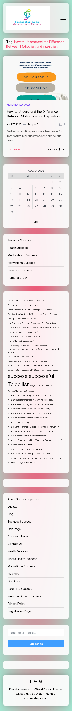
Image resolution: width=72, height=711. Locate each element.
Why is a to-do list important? (20, 444)
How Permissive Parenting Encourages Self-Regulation (32, 323)
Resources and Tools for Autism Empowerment (28, 361)
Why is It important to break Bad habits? (25, 449)
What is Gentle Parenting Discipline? (23, 427)
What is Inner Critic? (50, 427)
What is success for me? (35, 436)
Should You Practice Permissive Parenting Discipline (30, 365)
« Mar (34, 222)
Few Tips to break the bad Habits (22, 318)
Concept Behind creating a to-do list (23, 305)
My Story (13, 574)
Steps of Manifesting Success (47, 370)
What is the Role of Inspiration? (48, 440)
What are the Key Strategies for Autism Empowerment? (31, 404)
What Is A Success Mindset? (20, 418)
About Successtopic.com (24, 499)
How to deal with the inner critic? (46, 327)
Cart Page (14, 529)
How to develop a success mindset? (23, 332)
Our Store (14, 581)
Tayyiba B (33, 124)
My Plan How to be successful (21, 356)
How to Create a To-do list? (19, 327)
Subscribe (36, 643)
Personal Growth (18, 278)
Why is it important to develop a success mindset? (29, 453)
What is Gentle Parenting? (19, 422)
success (17, 376)
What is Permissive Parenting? (39, 431)
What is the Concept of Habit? (20, 440)
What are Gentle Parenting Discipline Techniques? (30, 395)
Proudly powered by (30, 689)
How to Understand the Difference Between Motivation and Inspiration (33, 350)
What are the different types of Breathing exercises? (30, 400)
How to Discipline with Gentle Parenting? (25, 336)
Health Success (18, 248)
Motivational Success (18, 104)
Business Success (19, 240)
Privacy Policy (16, 603)
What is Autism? (41, 418)
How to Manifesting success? (21, 341)
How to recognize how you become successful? (28, 345)
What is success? (15, 436)
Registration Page (19, 611)
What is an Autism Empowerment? (22, 413)
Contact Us (15, 544)
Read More (14, 149)
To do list (18, 384)
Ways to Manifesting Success (21, 391)
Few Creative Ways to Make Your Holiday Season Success (32, 314)
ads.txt (12, 507)
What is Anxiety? (46, 413)
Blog (10, 514)
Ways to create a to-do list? (41, 385)
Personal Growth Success (24, 596)
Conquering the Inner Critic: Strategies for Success (30, 310)
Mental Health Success (22, 255)
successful (41, 376)
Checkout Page (18, 536)
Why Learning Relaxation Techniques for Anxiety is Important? (35, 458)
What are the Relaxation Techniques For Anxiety (29, 409)
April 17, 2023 (14, 124)
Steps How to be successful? (20, 370)
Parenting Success (20, 270)
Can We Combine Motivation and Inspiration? (27, 300)
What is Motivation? (16, 431)
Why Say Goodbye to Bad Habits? (22, 462)
